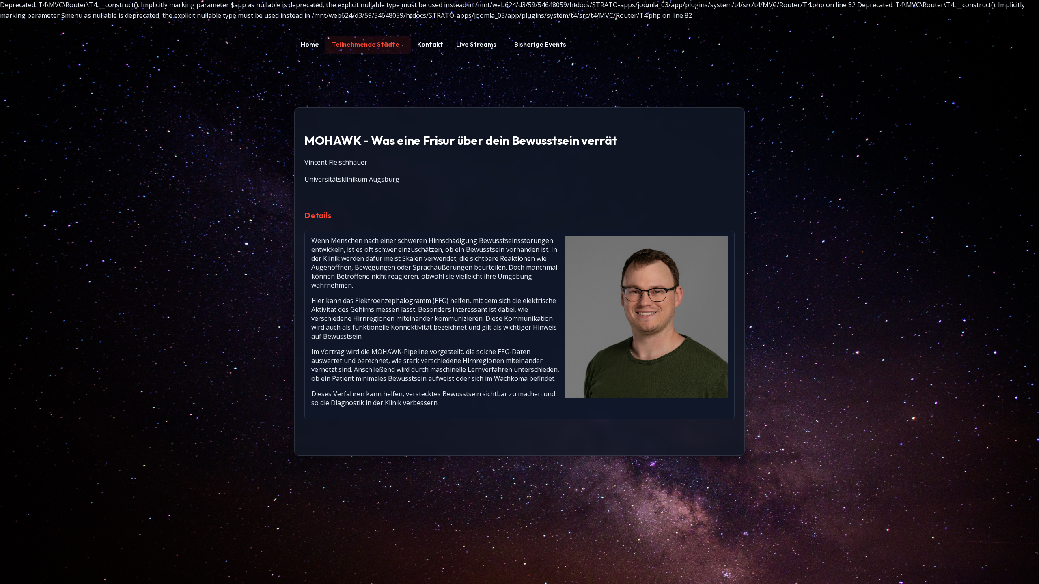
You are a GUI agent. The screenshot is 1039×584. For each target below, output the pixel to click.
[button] (368, 45)
